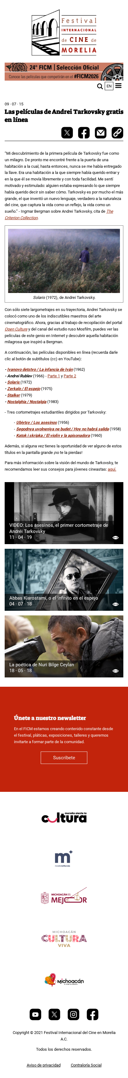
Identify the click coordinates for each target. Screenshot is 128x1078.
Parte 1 (54, 376)
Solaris (14, 382)
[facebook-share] (84, 137)
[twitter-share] (67, 137)
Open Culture (16, 329)
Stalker (13, 395)
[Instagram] (73, 1019)
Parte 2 (70, 376)
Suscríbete (64, 758)
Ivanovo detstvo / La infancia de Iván (40, 369)
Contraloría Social (86, 1065)
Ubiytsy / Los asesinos (36, 422)
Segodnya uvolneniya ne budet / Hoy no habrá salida (62, 429)
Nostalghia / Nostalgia (26, 401)
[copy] (117, 133)
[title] (64, 832)
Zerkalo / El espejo (23, 388)
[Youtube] (36, 1019)
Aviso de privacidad (44, 1065)
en (109, 86)
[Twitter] (54, 1019)
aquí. (112, 469)
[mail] (101, 137)
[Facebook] (92, 1019)
